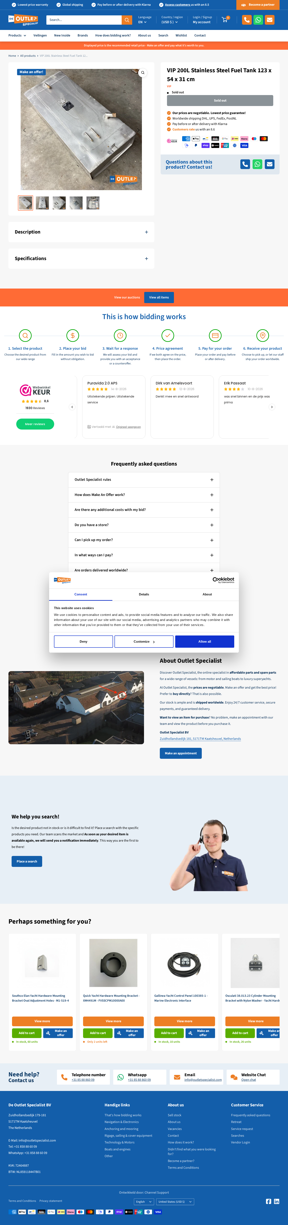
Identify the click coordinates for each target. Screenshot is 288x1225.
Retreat (236, 1122)
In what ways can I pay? (94, 555)
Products (15, 35)
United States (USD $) (172, 1202)
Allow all (204, 641)
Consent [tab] (80, 594)
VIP (169, 86)
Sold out (220, 100)
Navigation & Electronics (122, 1122)
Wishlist (181, 35)
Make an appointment (181, 753)
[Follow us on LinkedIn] (277, 1201)
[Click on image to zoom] (142, 72)
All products (28, 56)
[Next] (279, 992)
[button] (24, 130)
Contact (200, 35)
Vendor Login (240, 1142)
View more (42, 1021)
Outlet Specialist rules (93, 479)
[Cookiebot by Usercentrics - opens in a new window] (215, 580)
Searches (237, 1135)
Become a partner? (181, 1161)
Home (12, 56)
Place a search (27, 861)
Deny (83, 641)
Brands (83, 35)
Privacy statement (50, 1201)
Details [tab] (144, 594)
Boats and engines (118, 1149)
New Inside (62, 35)
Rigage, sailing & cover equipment (128, 1135)
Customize (141, 641)
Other (109, 1156)
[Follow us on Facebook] (269, 1201)
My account (201, 22)
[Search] (127, 19)
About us (144, 35)
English (140, 1202)
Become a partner (261, 4)
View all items (159, 297)
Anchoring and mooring (121, 1129)
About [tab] (207, 594)
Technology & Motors (120, 1142)
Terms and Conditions (183, 1167)
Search (163, 35)
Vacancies (175, 1129)
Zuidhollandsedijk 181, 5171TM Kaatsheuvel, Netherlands (200, 738)
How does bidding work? (113, 35)
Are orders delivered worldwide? (101, 570)
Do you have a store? (92, 525)
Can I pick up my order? (94, 540)
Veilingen (40, 35)
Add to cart (27, 1033)
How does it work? (181, 1142)
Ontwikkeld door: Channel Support (144, 1192)
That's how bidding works (123, 1115)
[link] (42, 992)
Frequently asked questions (250, 1115)
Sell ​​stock (174, 1115)
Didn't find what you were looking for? (192, 1151)
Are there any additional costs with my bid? (110, 509)
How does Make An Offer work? (100, 494)
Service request (242, 1129)
